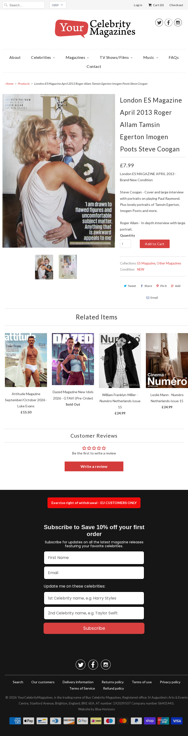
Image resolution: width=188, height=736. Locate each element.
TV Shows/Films (114, 57)
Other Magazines (169, 263)
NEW (140, 269)
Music (148, 57)
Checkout (176, 5)
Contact (94, 66)
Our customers (43, 682)
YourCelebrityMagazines (35, 697)
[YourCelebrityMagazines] (94, 30)
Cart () (158, 5)
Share (148, 286)
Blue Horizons (105, 709)
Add (177, 286)
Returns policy (113, 682)
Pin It (163, 286)
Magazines (75, 57)
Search (18, 682)
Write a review (94, 466)
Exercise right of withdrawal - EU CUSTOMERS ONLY (94, 503)
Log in (138, 5)
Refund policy (113, 688)
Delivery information (78, 682)
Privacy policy (170, 682)
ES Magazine (146, 263)
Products (23, 83)
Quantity (127, 235)
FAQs (174, 57)
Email (154, 297)
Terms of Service (82, 688)
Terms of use (142, 682)
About (15, 57)
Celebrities (41, 57)
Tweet (132, 286)
